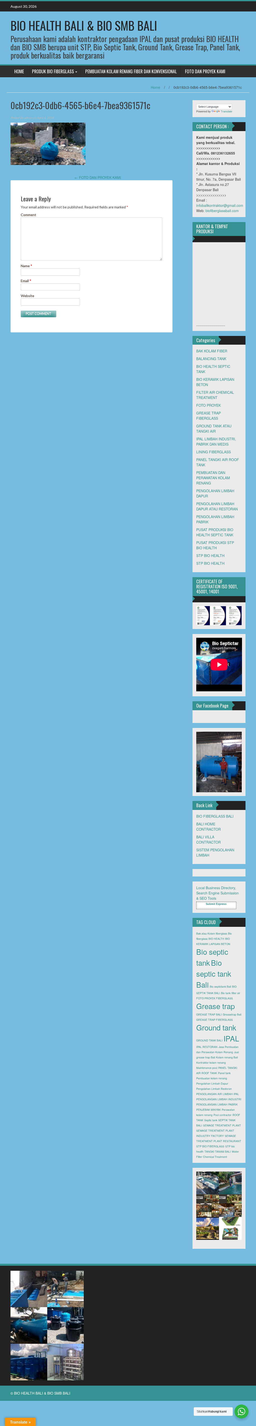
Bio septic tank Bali (213, 973)
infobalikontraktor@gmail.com (219, 205)
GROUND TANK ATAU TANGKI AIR (214, 428)
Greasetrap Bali (232, 1014)
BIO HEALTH (216, 939)
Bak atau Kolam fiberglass (211, 933)
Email (26, 281)
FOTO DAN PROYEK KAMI (205, 71)
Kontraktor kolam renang (211, 1062)
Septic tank (210, 1120)
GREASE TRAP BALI (209, 1014)
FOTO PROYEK (208, 405)
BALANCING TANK (211, 358)
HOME (19, 71)
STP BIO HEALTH (210, 555)
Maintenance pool (206, 1068)
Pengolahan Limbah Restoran (214, 1089)
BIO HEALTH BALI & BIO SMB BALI (83, 25)
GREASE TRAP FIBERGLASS (208, 415)
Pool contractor (223, 1115)
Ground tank (216, 1027)
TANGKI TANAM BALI (217, 1151)
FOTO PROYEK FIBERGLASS (214, 998)
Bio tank (225, 993)
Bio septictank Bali (220, 986)
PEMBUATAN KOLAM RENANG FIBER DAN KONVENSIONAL (131, 71)
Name (26, 266)
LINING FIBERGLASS (213, 451)
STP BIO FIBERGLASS (210, 1146)
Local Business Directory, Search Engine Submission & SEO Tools (217, 893)
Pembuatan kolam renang (211, 1078)
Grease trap (215, 1006)
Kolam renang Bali (227, 1057)
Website (27, 296)
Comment (28, 215)
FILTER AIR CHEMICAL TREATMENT (215, 395)
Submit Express (216, 903)
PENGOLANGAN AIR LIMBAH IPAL (217, 1094)
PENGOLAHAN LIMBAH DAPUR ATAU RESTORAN (217, 506)
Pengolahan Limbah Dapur (212, 1083)
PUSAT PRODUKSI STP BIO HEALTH (215, 545)
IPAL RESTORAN (207, 1047)
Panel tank (224, 1073)
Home (155, 87)
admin (28, 118)
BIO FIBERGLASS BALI (215, 816)
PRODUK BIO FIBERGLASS (53, 71)
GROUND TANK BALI (209, 1040)
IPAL (231, 1038)
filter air (236, 993)
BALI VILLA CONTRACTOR (208, 839)
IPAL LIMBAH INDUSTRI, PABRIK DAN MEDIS (216, 441)
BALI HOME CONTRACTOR (208, 826)
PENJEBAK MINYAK (208, 1109)
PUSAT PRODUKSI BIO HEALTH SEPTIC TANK (214, 532)
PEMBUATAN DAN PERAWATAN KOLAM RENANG (213, 477)
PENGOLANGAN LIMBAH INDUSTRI (218, 1099)
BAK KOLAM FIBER (211, 350)
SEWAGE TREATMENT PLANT (222, 1125)
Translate (226, 111)
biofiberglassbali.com (222, 210)
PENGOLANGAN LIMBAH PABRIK (217, 1104)
